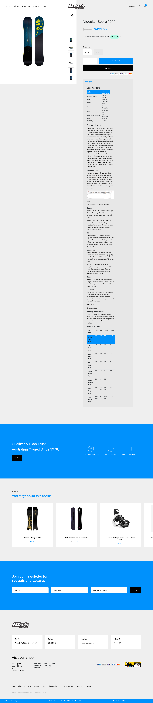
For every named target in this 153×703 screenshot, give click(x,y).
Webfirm (43, 692)
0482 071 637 (32, 643)
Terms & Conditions (67, 686)
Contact (132, 6)
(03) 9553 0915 (53, 643)
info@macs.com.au (87, 643)
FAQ (43, 686)
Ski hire (16, 6)
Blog (44, 6)
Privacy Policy (52, 686)
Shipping (88, 686)
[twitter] (120, 643)
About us (36, 6)
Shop (8, 6)
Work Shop (26, 6)
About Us (21, 686)
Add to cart (116, 61)
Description (89, 82)
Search (139, 6)
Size (89, 47)
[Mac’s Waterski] (76, 6)
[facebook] (114, 643)
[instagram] (126, 643)
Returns (79, 686)
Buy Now (108, 68)
